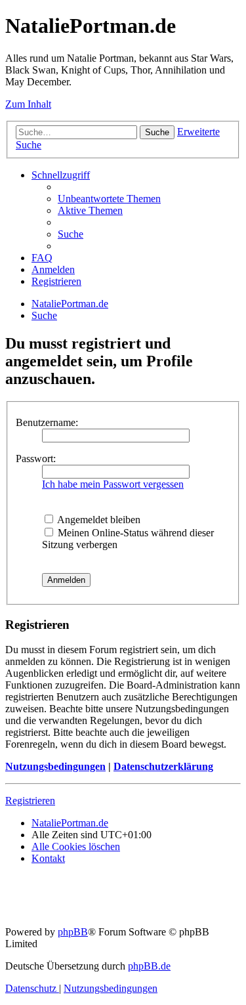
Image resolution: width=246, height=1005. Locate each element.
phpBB (73, 931)
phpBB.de (149, 966)
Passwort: (36, 458)
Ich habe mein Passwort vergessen (113, 484)
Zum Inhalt (28, 104)
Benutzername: (47, 422)
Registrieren (30, 800)
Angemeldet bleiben (97, 519)
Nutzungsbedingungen (55, 766)
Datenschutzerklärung (163, 766)
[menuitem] (109, 198)
